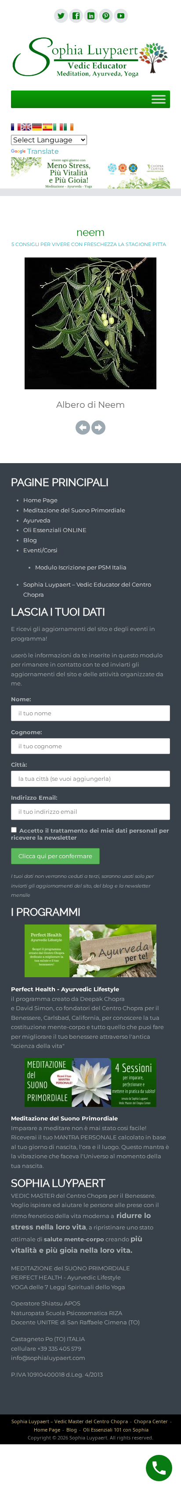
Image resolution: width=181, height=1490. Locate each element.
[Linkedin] (90, 16)
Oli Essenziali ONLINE (55, 529)
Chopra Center (151, 1421)
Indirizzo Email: (34, 797)
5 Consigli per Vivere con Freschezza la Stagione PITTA (88, 244)
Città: (19, 764)
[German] (37, 127)
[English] (26, 127)
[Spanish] (47, 127)
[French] (16, 127)
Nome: (21, 699)
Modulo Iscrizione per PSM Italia (81, 567)
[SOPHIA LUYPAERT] (90, 58)
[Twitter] (60, 16)
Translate (43, 151)
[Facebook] (75, 16)
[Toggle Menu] (159, 99)
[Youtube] (120, 16)
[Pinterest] (105, 16)
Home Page (40, 500)
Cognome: (26, 732)
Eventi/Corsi (40, 550)
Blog (30, 540)
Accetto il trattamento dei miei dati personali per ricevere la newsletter (90, 834)
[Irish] (68, 127)
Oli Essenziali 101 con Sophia (115, 1429)
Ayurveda (37, 520)
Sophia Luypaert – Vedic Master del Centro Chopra (69, 1421)
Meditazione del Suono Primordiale (74, 510)
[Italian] (58, 127)
